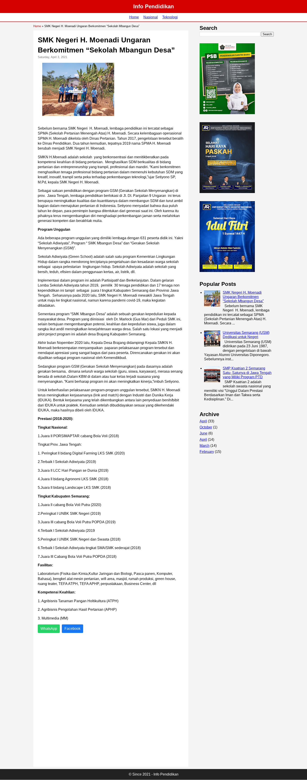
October (206, 427)
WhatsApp (48, 628)
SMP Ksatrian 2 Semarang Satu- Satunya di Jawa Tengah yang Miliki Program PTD (247, 372)
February (207, 452)
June (203, 433)
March (204, 446)
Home (134, 17)
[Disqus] (110, 700)
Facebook (72, 628)
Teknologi (170, 17)
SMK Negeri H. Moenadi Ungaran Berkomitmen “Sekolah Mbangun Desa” (243, 297)
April (203, 421)
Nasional (150, 17)
